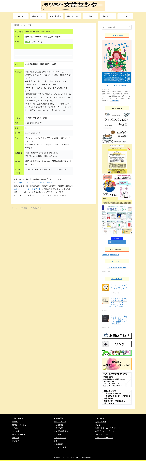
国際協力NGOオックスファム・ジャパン (35, 183)
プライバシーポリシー (104, 438)
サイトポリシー (101, 434)
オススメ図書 (116, 35)
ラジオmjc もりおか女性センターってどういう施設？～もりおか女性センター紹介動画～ (119, 320)
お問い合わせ (100, 422)
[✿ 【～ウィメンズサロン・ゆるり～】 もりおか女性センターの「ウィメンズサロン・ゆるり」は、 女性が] (117, 128)
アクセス (15, 441)
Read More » (114, 101)
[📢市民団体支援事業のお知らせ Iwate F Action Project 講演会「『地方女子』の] (117, 159)
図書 (55, 441)
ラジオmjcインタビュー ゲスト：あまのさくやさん (119, 287)
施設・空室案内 (18, 434)
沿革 (16, 428)
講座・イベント (60, 422)
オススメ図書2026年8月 (117, 85)
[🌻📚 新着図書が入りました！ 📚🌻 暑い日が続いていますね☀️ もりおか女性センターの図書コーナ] (117, 220)
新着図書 (59, 444)
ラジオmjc (116, 279)
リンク (98, 425)
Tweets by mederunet (110, 255)
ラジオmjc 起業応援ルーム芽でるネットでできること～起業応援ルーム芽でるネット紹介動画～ (118, 302)
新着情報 (59, 425)
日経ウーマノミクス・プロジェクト (28, 189)
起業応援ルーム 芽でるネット (107, 428)
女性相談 (15, 438)
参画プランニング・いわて (106, 431)
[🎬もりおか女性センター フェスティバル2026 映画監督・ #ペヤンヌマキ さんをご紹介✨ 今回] (117, 189)
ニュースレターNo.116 (116, 267)
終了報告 (59, 428)
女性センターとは (19, 425)
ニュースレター (116, 261)
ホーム (15, 422)
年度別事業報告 (62, 431)
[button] (129, 27)
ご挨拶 (16, 431)
